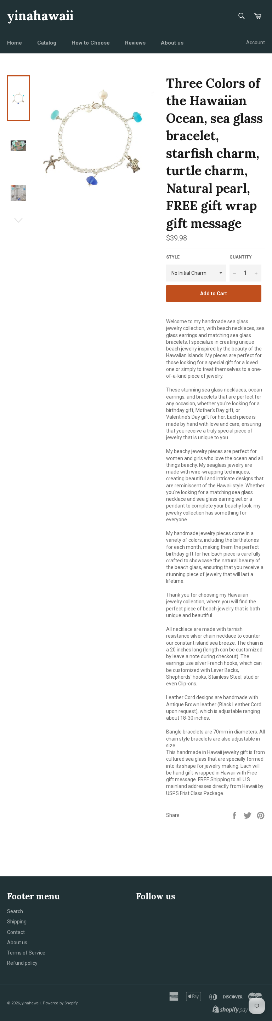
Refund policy (22, 963)
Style (173, 257)
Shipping (17, 921)
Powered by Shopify (60, 1003)
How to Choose (91, 43)
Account (255, 42)
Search (15, 911)
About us (172, 43)
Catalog (46, 43)
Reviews (135, 43)
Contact (16, 932)
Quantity (241, 257)
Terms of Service (26, 953)
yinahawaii (40, 15)
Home (14, 43)
